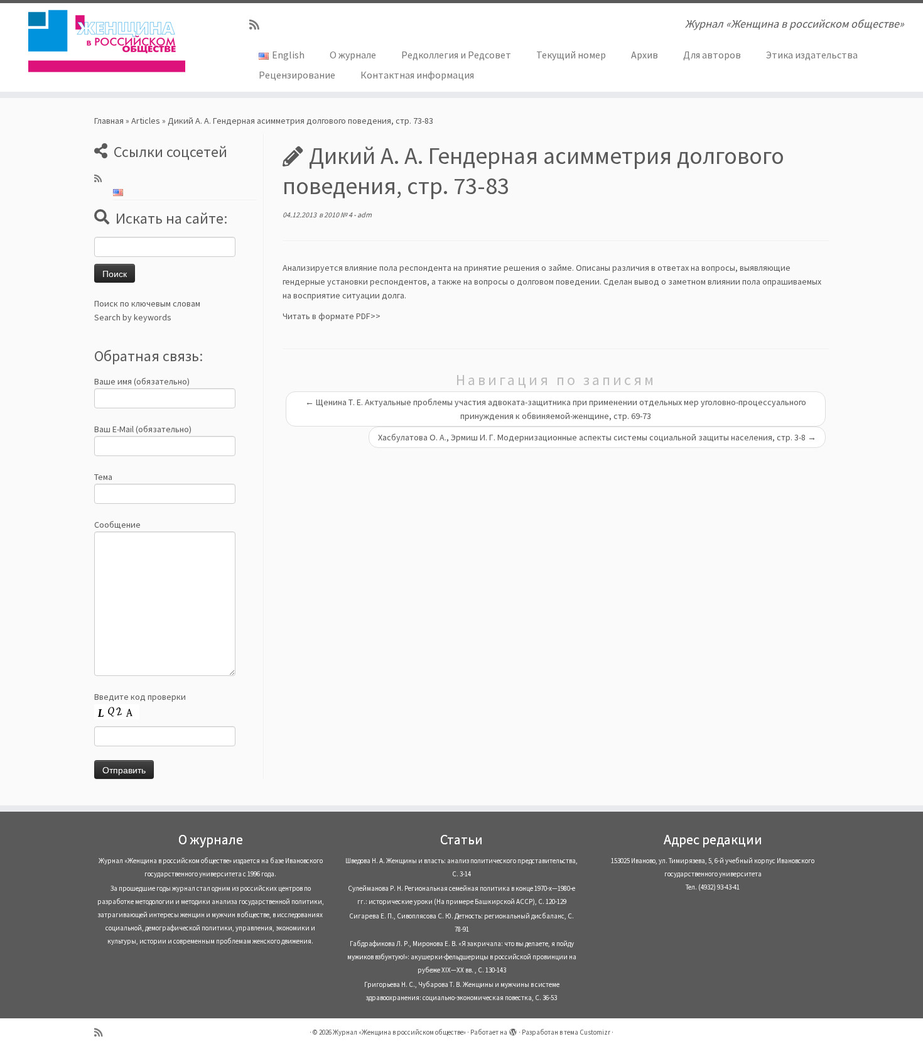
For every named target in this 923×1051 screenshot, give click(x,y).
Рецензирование (297, 74)
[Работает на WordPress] (513, 1029)
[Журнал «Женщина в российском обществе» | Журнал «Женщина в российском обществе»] (106, 40)
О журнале (353, 54)
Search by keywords (132, 317)
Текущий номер (571, 54)
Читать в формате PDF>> (332, 316)
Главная (109, 120)
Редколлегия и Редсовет (456, 54)
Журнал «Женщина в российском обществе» (399, 1032)
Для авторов (712, 54)
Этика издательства (812, 54)
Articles (145, 120)
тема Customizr (587, 1032)
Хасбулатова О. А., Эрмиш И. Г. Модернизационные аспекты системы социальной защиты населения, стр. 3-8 (597, 437)
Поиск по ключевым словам (147, 303)
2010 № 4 (339, 214)
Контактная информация (417, 74)
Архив (644, 54)
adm (364, 214)
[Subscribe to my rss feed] (258, 25)
